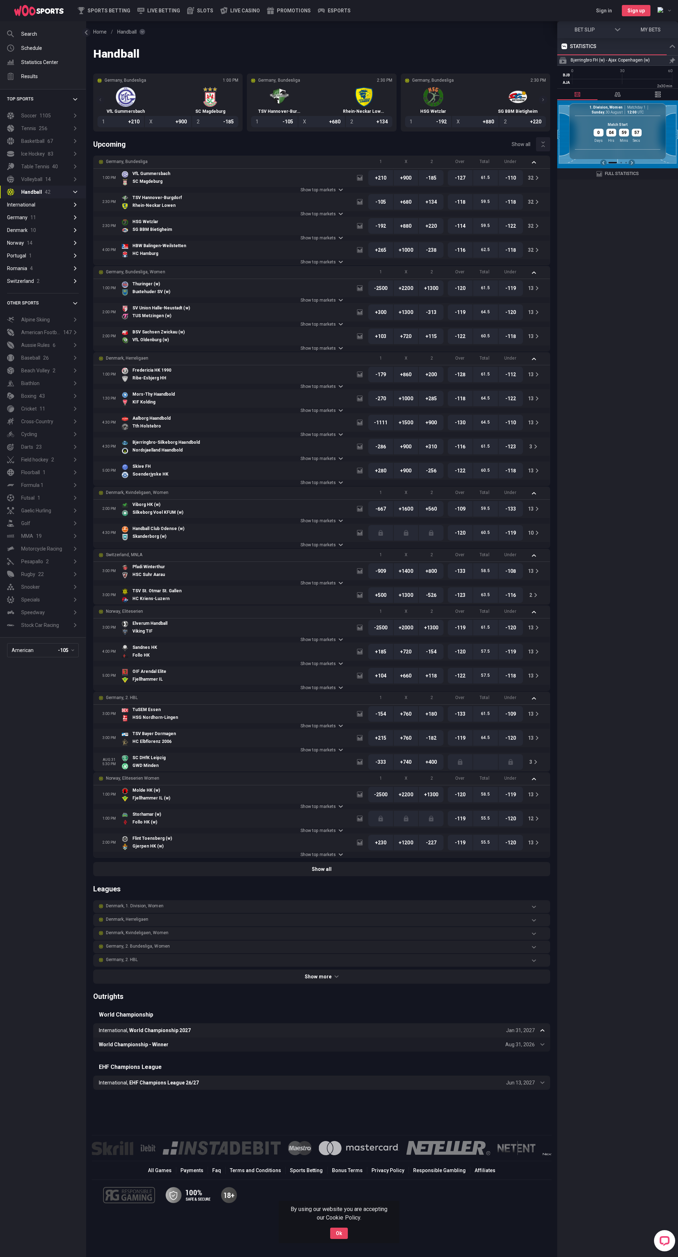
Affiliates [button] (485, 1170)
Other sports (23, 303)
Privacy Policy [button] (387, 1170)
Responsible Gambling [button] (439, 1170)
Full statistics (622, 173)
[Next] (543, 99)
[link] (39, 11)
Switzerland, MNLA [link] (124, 554)
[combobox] (664, 11)
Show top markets (318, 189)
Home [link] (100, 32)
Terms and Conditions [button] (255, 1170)
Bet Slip (585, 30)
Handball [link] (127, 32)
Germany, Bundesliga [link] (127, 161)
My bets (651, 30)
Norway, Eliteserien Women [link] (133, 778)
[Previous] (100, 99)
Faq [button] (216, 1170)
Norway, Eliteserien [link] (124, 611)
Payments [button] (191, 1170)
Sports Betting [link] (306, 1170)
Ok (339, 1233)
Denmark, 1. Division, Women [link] (134, 905)
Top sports (20, 99)
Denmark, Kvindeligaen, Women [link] (137, 492)
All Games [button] (160, 1170)
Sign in (604, 10)
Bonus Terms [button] (347, 1170)
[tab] (577, 94)
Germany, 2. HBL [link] (122, 697)
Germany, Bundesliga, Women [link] (135, 271)
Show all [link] (521, 144)
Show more (318, 976)
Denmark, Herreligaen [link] (127, 358)
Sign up (636, 10)
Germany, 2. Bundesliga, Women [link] (138, 946)
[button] (200, 10)
